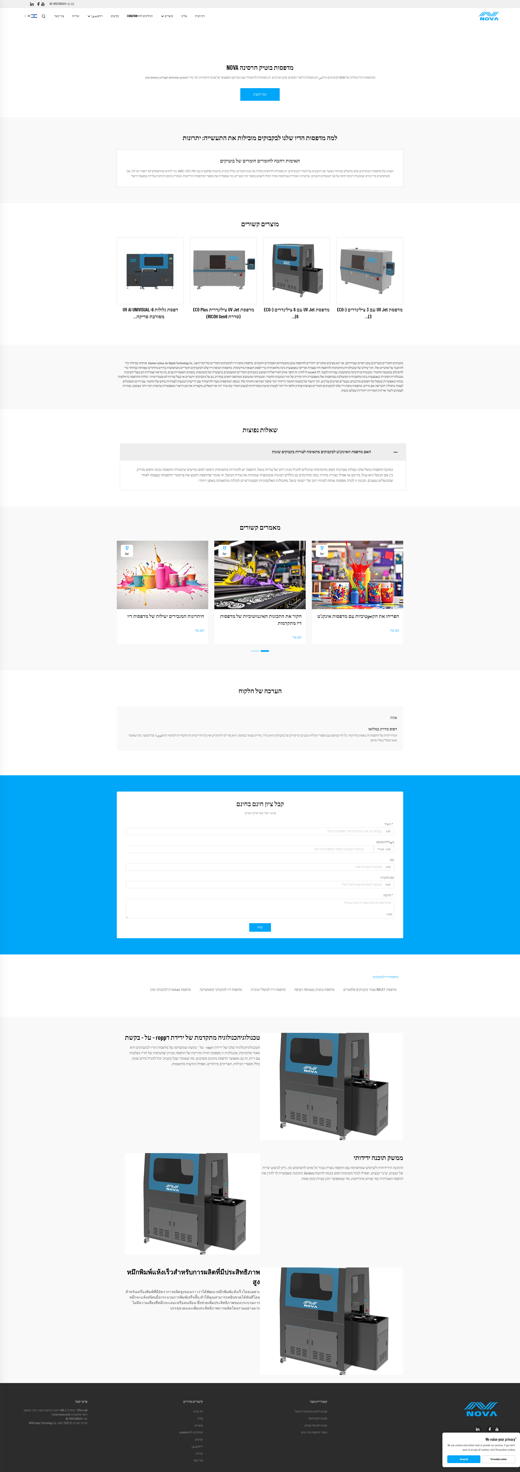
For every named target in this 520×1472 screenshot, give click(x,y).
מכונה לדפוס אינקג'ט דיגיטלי (311, 1411)
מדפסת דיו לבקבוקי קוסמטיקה (221, 990)
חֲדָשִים (115, 16)
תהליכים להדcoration (140, 16)
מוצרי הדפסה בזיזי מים (314, 1432)
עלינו (184, 16)
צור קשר (59, 16)
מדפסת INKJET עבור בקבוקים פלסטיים (369, 990)
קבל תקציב (260, 94)
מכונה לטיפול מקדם (315, 1425)
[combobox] (384, 849)
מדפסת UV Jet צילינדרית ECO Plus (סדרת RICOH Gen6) (223, 313)
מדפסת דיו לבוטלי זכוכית (268, 990)
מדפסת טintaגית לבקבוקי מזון (170, 990)
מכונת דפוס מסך (317, 1418)
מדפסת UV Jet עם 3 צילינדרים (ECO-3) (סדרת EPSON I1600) (370, 314)
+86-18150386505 (58, 3)
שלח (260, 927)
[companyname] (488, 16)
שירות (75, 16)
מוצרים (168, 16)
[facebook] (38, 4)
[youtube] (43, 4)
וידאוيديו (97, 16)
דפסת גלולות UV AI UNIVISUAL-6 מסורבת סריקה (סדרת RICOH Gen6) (150, 314)
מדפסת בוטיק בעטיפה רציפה (314, 990)
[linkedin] (32, 4)
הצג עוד (394, 630)
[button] (265, 651)
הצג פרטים (369, 270)
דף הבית (200, 16)
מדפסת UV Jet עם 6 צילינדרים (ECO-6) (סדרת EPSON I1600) (296, 314)
